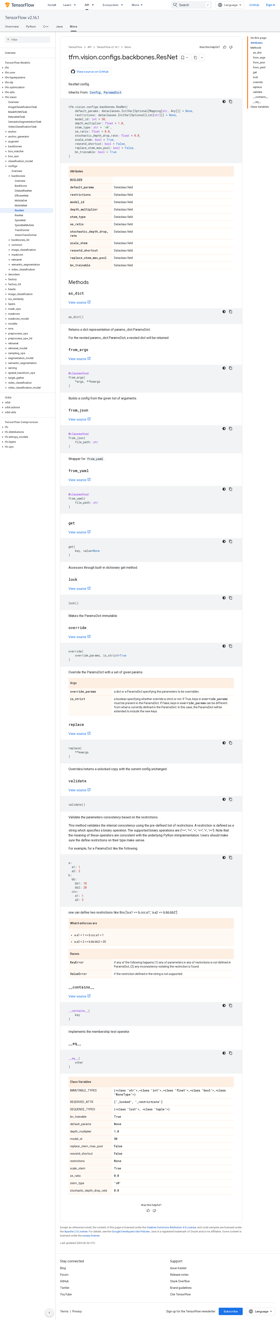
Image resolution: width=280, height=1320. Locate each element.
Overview (12, 26)
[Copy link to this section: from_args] (92, 350)
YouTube (66, 1294)
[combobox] (191, 5)
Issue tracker (178, 1268)
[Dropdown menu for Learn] (76, 5)
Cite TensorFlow (180, 1294)
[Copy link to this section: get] (79, 523)
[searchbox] (27, 39)
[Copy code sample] (230, 101)
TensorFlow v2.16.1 (22, 17)
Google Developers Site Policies (131, 1231)
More (135, 5)
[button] (26, 67)
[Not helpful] (231, 47)
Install (52, 5)
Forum (64, 1274)
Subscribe (231, 1311)
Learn (67, 5)
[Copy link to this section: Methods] (93, 282)
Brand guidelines (181, 1287)
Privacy (77, 1311)
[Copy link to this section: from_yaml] (93, 471)
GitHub (254, 5)
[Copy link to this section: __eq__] (85, 1043)
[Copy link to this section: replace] (88, 724)
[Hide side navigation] (49, 1313)
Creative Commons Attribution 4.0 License (171, 1227)
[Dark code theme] (224, 101)
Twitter (64, 1287)
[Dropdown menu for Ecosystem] (123, 5)
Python (31, 26)
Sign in (270, 5)
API (87, 5)
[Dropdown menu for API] (94, 5)
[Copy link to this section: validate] (91, 781)
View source (77, 302)
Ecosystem (110, 5)
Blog (63, 1268)
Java (59, 26)
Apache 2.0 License (76, 1231)
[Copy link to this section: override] (91, 628)
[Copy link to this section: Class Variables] (95, 1082)
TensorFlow (75, 47)
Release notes (179, 1274)
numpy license (90, 1235)
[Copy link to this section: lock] (81, 579)
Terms (64, 1311)
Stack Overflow (180, 1281)
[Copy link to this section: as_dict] (88, 293)
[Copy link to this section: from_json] (92, 410)
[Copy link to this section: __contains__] (98, 987)
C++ (46, 26)
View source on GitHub (93, 71)
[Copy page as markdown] (195, 57)
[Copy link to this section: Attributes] (87, 171)
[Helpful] (225, 47)
